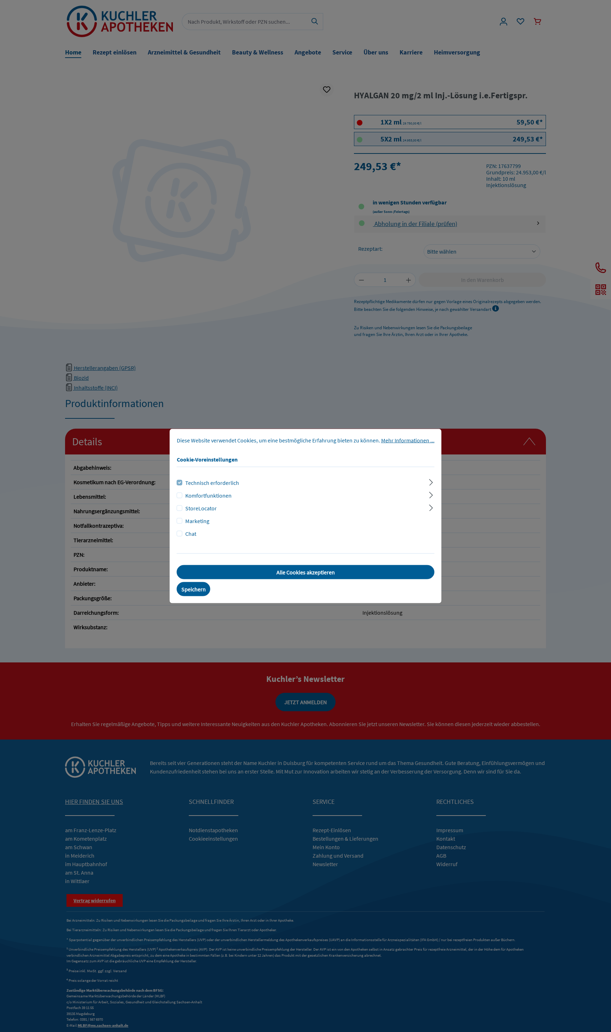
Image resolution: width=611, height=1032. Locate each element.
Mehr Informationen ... (408, 440)
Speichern (193, 589)
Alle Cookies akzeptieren (306, 572)
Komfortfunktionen (208, 495)
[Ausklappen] (430, 481)
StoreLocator (201, 508)
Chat (190, 533)
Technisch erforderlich (212, 482)
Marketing (197, 520)
